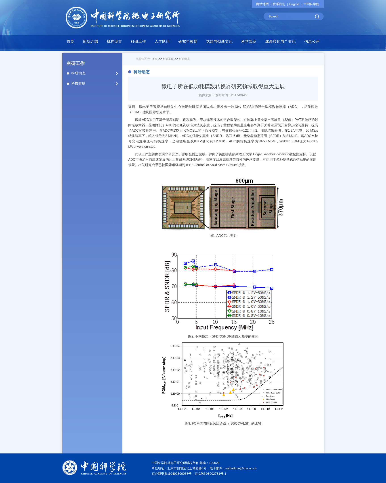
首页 (70, 41)
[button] (114, 42)
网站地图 (262, 4)
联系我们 (279, 4)
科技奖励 (78, 83)
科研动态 (78, 73)
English (294, 4)
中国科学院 (311, 4)
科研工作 (168, 58)
